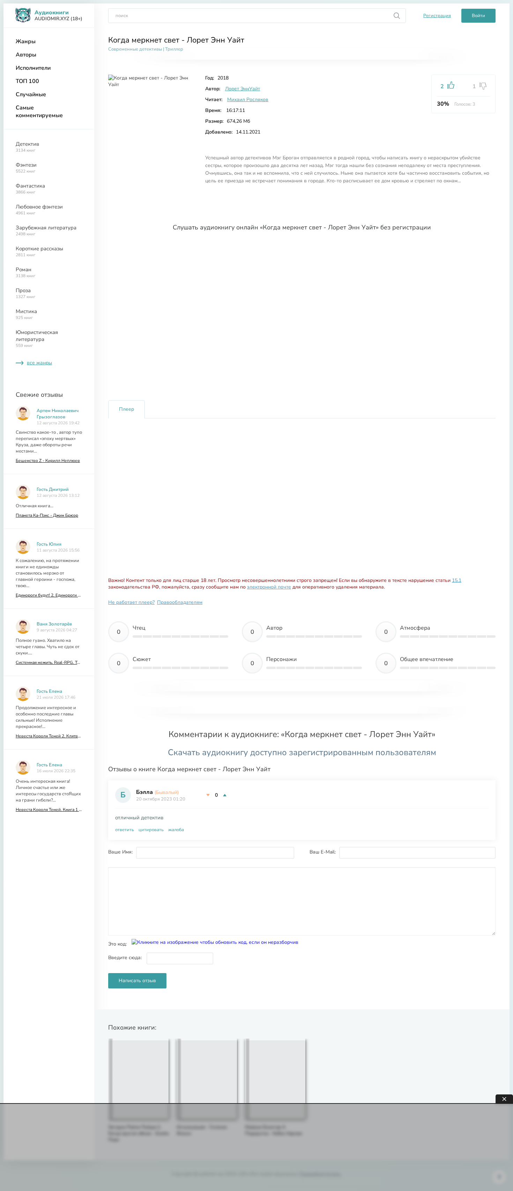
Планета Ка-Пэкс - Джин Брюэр (47, 515)
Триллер (174, 49)
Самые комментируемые (39, 111)
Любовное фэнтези (39, 209)
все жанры (39, 362)
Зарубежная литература (46, 230)
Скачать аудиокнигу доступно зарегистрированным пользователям (302, 752)
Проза (25, 293)
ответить (124, 830)
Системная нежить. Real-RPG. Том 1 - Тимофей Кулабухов (49, 662)
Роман (25, 272)
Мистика (26, 314)
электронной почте (269, 587)
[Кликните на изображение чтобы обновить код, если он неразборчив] (215, 942)
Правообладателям (179, 602)
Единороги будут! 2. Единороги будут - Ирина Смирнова (49, 595)
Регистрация (437, 16)
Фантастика (30, 188)
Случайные (31, 94)
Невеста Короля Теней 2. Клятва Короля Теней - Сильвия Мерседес (49, 736)
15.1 (456, 580)
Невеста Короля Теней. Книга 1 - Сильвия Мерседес (49, 809)
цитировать (151, 830)
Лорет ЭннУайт (242, 88)
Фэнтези (26, 167)
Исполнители (33, 68)
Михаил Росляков (247, 99)
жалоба (176, 830)
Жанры (26, 41)
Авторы (26, 55)
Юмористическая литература (37, 338)
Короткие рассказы (39, 251)
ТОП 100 (27, 81)
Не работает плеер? (131, 602)
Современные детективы (135, 49)
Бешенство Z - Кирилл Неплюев (48, 460)
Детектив (27, 147)
